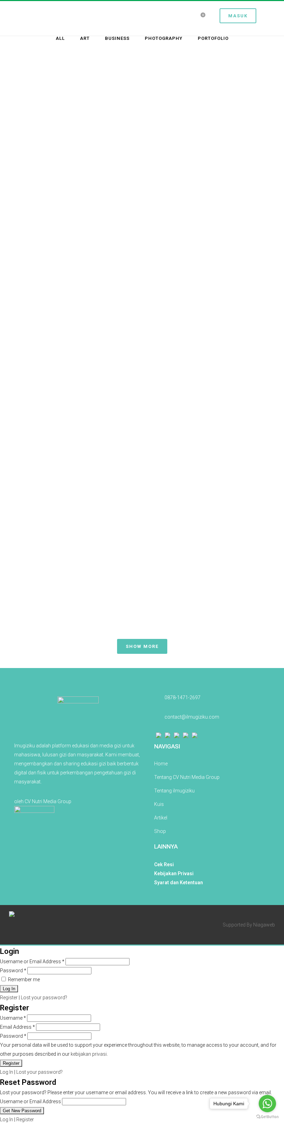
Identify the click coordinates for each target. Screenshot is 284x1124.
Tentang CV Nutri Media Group (187, 777)
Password (13, 970)
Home (161, 763)
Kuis (159, 804)
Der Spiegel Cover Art (75, 558)
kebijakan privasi (89, 1054)
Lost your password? (44, 997)
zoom (61, 139)
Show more (142, 646)
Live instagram (208, 106)
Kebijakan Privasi (174, 873)
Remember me (23, 979)
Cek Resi (164, 864)
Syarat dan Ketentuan (178, 882)
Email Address (17, 1027)
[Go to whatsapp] (267, 1103)
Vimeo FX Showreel (208, 458)
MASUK (238, 15)
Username (13, 1018)
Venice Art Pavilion (75, 458)
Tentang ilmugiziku (174, 790)
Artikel (160, 817)
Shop (160, 831)
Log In (6, 1072)
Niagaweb (264, 925)
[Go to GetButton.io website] (267, 1117)
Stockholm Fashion (75, 357)
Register (9, 997)
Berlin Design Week (208, 357)
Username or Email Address (32, 961)
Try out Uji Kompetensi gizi (208, 240)
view (91, 139)
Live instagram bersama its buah (75, 107)
